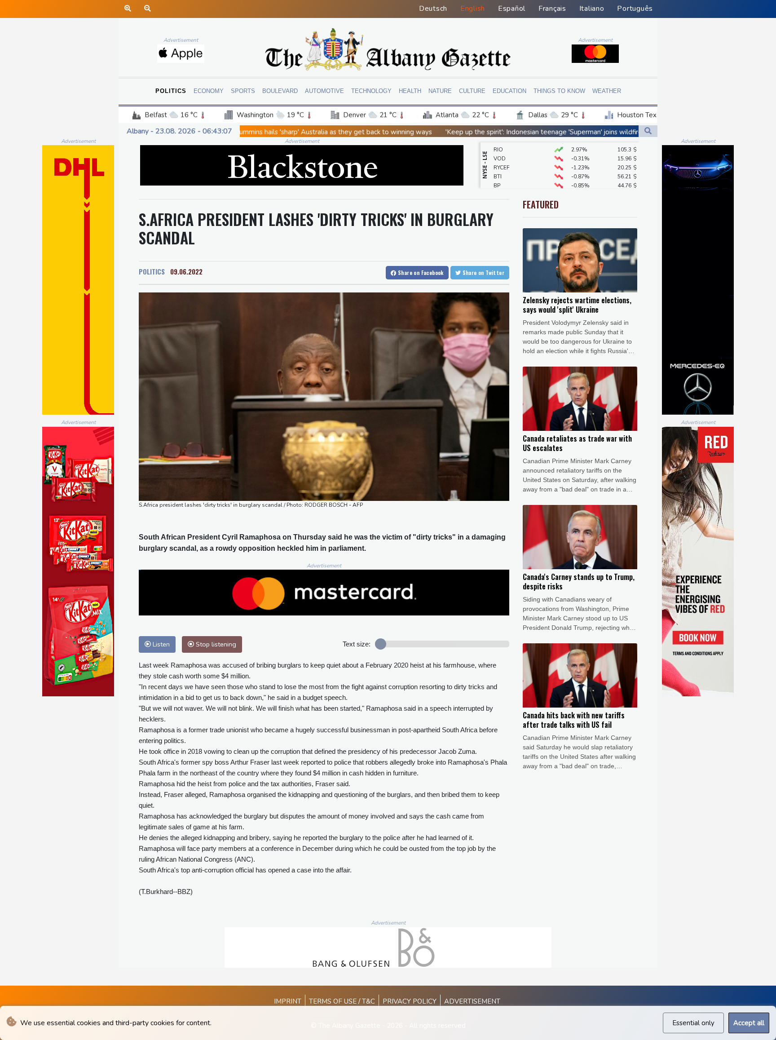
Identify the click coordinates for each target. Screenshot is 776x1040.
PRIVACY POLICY (409, 1001)
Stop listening (215, 644)
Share (420, 272)
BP (497, 169)
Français (552, 8)
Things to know (559, 91)
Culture (472, 91)
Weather (606, 91)
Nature (440, 91)
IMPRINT (287, 1001)
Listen (160, 644)
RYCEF (502, 151)
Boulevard (280, 91)
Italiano (591, 8)
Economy (209, 91)
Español (511, 8)
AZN (499, 187)
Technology (371, 91)
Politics (170, 91)
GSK (499, 178)
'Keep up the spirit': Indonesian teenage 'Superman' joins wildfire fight (452, 132)
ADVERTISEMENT (472, 1001)
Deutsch (433, 8)
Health (410, 91)
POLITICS (152, 271)
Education (509, 91)
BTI (498, 160)
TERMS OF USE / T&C (342, 1001)
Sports (243, 91)
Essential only (693, 1022)
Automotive (324, 91)
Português (635, 8)
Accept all (748, 1022)
